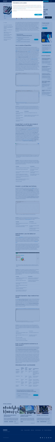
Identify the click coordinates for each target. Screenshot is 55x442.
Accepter (38, 14)
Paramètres (38, 16)
